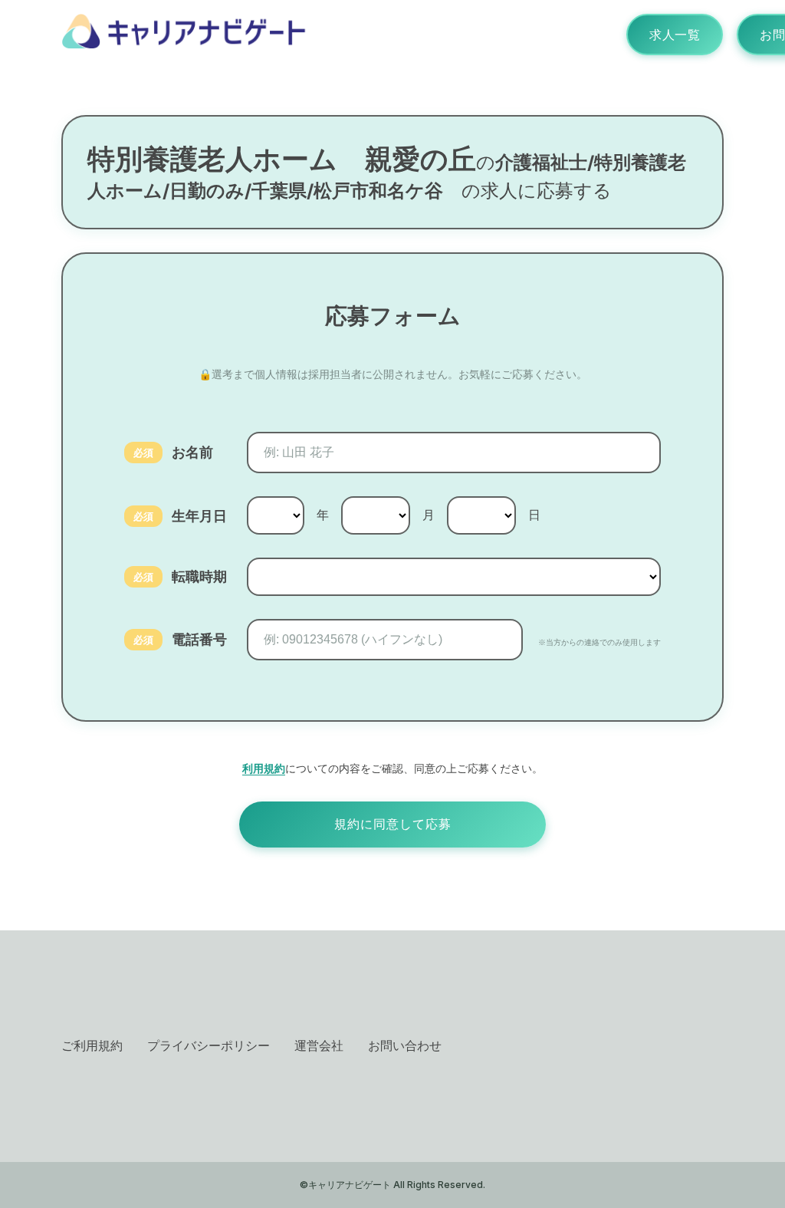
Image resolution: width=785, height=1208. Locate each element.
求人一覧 (674, 34)
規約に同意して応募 (393, 824)
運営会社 (318, 1045)
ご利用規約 (92, 1045)
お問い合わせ (405, 1045)
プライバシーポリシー (208, 1045)
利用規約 (263, 768)
